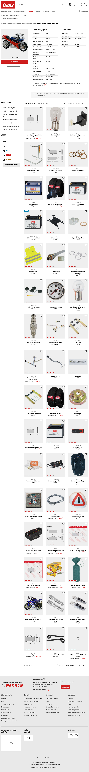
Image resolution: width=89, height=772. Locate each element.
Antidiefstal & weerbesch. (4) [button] (10, 115)
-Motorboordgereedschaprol (55, 481)
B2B (2, 701)
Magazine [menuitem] (46, 11)
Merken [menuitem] (38, 11)
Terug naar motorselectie (10, 18)
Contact (3, 699)
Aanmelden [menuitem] (84, 11)
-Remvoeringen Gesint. (33, 655)
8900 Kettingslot (55, 516)
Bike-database (5, 707)
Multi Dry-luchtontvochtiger (78, 585)
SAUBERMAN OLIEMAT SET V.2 (33, 516)
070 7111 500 (14, 686)
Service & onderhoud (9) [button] (10, 111)
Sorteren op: (71, 103)
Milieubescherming (74, 715)
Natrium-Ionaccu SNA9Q (33, 238)
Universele (78, 342)
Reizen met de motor (30, 707)
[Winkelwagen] (86, 5)
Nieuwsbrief (5, 710)
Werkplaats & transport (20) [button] (11, 126)
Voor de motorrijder (29, 712)
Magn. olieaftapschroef (78, 238)
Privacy (70, 704)
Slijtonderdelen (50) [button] (9, 108)
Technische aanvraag (7, 704)
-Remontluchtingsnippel (33, 342)
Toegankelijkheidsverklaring (76, 712)
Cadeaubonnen (6, 712)
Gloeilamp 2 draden (55, 135)
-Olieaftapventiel (55, 271)
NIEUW (8, 150)
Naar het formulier (41, 95)
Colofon (70, 699)
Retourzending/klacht (8, 718)
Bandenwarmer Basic (55, 413)
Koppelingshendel (55, 376)
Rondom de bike (28, 710)
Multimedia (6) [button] (7, 123)
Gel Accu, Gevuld (33, 204)
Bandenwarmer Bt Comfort (55, 204)
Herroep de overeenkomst (9, 721)
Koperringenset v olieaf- (78, 170)
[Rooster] (60, 103)
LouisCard (4, 715)
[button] (63, 5)
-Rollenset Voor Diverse (33, 307)
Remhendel (78, 376)
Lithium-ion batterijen (78, 204)
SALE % (8, 155)
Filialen (48, 701)
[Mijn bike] (75, 5)
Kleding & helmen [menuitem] (6, 11)
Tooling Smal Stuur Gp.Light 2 (56, 655)
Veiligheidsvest (33, 271)
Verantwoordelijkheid (52, 712)
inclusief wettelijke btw (44, 762)
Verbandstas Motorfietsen (33, 481)
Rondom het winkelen (52, 707)
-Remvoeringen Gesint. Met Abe (33, 447)
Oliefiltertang (77, 413)
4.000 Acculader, (77, 447)
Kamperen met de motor (31, 715)
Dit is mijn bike (15, 61)
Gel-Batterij (56, 447)
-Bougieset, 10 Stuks (55, 585)
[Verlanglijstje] (80, 5)
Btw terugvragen (51, 710)
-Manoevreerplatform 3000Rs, (33, 619)
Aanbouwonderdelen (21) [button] (10, 129)
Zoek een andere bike (13, 66)
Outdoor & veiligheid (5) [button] (10, 119)
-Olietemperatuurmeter (56, 307)
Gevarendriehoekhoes (78, 516)
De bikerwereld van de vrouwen (33, 699)
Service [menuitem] (54, 11)
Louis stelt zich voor (52, 699)
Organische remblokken (55, 170)
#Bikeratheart (28, 704)
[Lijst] (64, 103)
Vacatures (49, 704)
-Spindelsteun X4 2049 (33, 170)
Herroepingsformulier (74, 710)
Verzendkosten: (32, 764)
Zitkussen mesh (55, 238)
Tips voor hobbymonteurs (31, 701)
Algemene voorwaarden (75, 701)
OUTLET (8, 159)
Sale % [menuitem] (31, 11)
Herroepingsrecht (73, 707)
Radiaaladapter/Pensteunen (33, 413)
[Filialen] (70, 5)
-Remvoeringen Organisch (33, 585)
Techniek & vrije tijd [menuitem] (20, 11)
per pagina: (41, 103)
